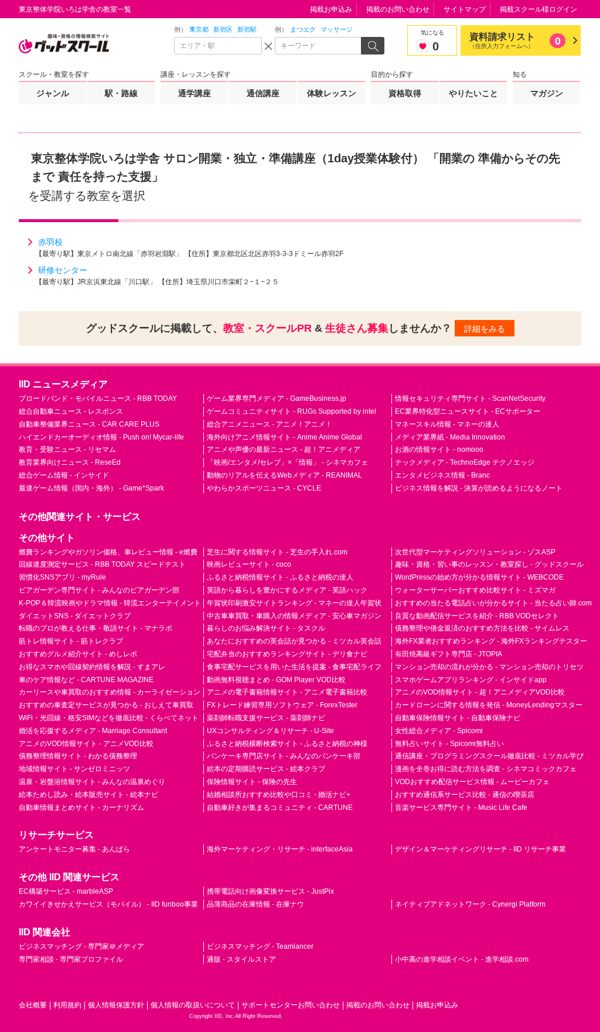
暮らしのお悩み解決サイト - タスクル (266, 628)
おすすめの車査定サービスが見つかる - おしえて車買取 (106, 705)
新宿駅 (247, 29)
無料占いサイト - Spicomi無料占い (449, 744)
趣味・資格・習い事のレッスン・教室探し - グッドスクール (489, 564)
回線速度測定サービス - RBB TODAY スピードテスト (102, 564)
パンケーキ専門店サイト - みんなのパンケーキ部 (283, 756)
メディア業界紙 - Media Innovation (450, 437)
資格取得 (404, 93)
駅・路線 (121, 93)
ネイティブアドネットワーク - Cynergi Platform (470, 904)
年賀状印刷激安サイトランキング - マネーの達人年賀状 (294, 603)
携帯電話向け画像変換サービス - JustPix (270, 891)
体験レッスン (331, 93)
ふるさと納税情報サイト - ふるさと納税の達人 (280, 577)
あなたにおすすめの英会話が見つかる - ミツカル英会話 (294, 641)
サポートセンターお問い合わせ (290, 1005)
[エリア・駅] (218, 46)
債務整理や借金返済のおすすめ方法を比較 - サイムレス (482, 628)
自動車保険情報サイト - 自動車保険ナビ (457, 718)
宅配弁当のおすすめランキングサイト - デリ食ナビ (287, 654)
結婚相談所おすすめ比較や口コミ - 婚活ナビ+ (278, 795)
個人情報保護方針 (116, 1005)
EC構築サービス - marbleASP (66, 891)
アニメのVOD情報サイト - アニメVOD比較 (86, 744)
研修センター (62, 270)
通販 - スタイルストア (241, 959)
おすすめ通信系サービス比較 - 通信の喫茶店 (464, 795)
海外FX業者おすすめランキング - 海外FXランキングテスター (491, 641)
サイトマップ (465, 9)
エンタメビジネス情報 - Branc (442, 475)
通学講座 (194, 93)
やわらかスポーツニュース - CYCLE (264, 488)
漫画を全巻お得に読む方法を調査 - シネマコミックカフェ (486, 769)
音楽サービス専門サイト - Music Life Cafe (461, 807)
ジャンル (52, 93)
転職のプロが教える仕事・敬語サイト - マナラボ (95, 628)
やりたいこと (473, 93)
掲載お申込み (331, 9)
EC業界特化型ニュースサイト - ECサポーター (467, 411)
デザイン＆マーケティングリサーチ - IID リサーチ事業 (480, 849)
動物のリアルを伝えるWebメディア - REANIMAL (284, 475)
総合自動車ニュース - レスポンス (71, 411)
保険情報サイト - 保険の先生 (252, 782)
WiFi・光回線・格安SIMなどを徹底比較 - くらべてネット (109, 718)
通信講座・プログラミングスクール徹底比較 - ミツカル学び (489, 756)
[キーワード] (319, 46)
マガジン (546, 93)
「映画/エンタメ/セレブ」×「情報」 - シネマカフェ (287, 462)
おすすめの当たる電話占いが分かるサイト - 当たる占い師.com (493, 603)
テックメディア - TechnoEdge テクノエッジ (464, 462)
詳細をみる (484, 328)
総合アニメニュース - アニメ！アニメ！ (269, 424)
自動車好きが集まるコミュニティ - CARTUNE (280, 807)
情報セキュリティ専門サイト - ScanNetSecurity (470, 398)
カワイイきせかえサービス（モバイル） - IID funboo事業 (108, 904)
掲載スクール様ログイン (538, 9)
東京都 (199, 29)
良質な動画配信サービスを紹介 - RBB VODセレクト (477, 616)
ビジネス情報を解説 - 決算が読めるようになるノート (478, 488)
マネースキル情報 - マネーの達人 (447, 424)
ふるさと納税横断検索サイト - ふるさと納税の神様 (287, 744)
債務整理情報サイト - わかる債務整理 (78, 756)
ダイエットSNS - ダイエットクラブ (75, 616)
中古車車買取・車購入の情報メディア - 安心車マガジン (294, 616)
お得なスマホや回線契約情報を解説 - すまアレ (92, 667)
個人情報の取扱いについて (193, 1005)
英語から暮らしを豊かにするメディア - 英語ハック (287, 590)
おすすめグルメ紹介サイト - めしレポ (78, 654)
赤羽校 (50, 242)
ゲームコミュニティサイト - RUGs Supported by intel (291, 411)
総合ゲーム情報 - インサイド (64, 475)
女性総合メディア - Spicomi (439, 731)
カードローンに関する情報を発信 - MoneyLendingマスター (488, 705)
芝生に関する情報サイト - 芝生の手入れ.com (277, 552)
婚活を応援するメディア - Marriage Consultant (93, 731)
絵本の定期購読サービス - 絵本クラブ (266, 769)
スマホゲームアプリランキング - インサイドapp (471, 680)
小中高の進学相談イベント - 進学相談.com (462, 959)
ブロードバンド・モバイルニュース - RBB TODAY (98, 398)
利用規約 (67, 1005)
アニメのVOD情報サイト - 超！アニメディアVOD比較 (480, 692)
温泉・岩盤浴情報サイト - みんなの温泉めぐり (92, 782)
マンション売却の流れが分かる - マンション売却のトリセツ (489, 667)
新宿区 (223, 29)
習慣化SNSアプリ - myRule (62, 577)
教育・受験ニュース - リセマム (67, 449)
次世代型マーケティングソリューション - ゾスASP (475, 552)
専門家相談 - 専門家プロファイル (71, 959)
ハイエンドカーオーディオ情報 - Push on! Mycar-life (101, 437)
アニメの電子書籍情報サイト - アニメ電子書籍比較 (287, 692)
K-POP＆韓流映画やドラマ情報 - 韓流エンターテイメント (110, 603)
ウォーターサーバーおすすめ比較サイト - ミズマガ (475, 590)
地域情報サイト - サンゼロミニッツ (74, 769)
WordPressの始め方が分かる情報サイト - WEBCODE (479, 577)
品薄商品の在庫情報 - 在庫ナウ (255, 904)
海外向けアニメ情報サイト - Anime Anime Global (284, 437)
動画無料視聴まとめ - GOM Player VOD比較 (276, 680)
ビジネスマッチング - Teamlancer (260, 946)
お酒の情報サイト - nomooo (439, 449)
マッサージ (337, 29)
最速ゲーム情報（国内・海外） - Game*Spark (91, 488)
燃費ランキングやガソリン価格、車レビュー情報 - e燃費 (108, 552)
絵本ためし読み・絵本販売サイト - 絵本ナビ (88, 795)
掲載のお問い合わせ (397, 9)
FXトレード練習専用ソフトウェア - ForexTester (282, 705)
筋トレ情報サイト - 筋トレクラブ (71, 641)
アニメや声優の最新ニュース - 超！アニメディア (283, 449)
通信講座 (263, 93)
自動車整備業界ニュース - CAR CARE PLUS (89, 424)
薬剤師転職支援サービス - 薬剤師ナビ (266, 718)
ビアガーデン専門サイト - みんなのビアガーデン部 (99, 590)
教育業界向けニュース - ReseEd (70, 462)
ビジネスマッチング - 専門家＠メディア (81, 946)
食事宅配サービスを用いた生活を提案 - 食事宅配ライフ (294, 667)
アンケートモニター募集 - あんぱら (74, 849)
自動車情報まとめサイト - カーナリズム (81, 807)
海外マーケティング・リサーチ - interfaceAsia (280, 849)
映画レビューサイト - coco (249, 564)
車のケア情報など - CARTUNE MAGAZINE (86, 680)
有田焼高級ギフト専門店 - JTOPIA (448, 654)
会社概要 (33, 1005)
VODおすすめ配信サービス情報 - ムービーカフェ (472, 782)
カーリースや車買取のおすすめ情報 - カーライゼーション (109, 692)
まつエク (303, 29)
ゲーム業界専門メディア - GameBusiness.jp (276, 398)
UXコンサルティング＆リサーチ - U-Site (270, 731)
